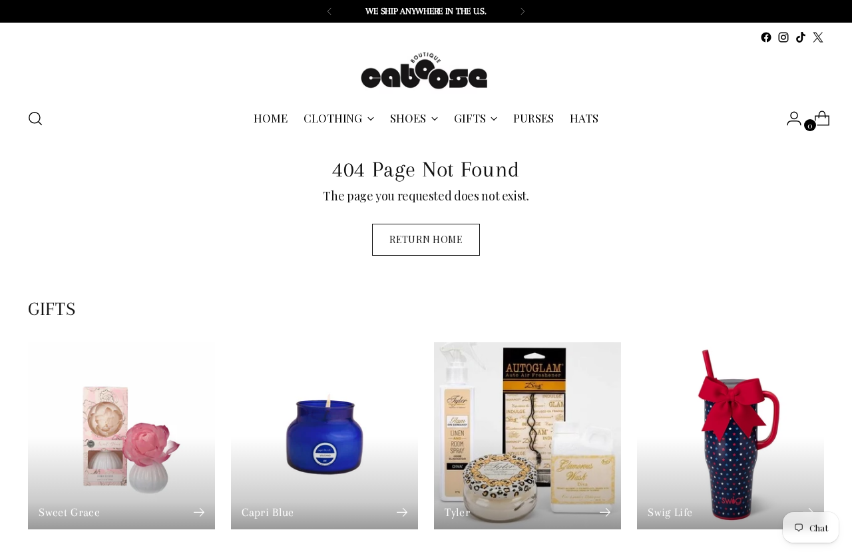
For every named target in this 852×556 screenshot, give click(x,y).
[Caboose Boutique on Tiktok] (801, 37)
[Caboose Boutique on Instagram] (783, 37)
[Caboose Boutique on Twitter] (818, 37)
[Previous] (329, 11)
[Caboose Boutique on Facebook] (766, 37)
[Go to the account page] (788, 118)
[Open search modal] (35, 118)
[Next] (522, 11)
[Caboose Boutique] (426, 71)
